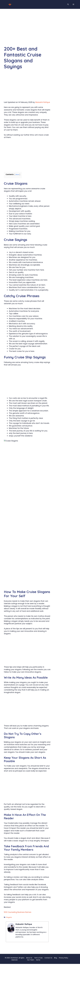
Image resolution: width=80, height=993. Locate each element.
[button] (68, 4)
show (17, 175)
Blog (55, 958)
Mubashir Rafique (42, 102)
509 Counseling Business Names (17, 912)
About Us (29, 958)
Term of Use (38, 958)
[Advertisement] (27, 31)
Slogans (9, 917)
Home (38, 960)
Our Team (30, 960)
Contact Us (48, 958)
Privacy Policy (63, 958)
